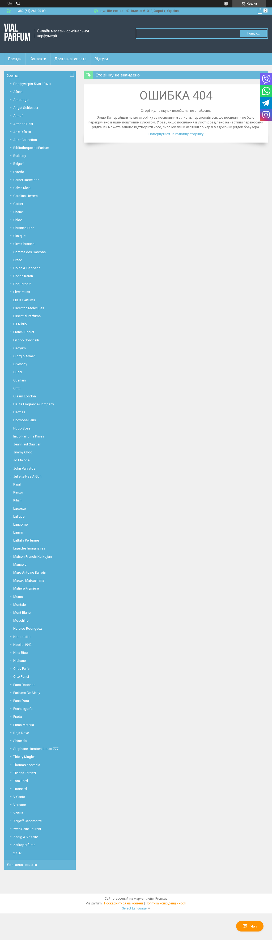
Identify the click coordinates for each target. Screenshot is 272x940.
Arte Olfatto (22, 132)
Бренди (15, 59)
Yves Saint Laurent (27, 829)
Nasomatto (22, 637)
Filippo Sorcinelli (26, 340)
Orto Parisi (21, 677)
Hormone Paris (24, 420)
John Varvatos (24, 468)
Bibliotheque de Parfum (31, 148)
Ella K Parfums (24, 300)
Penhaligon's (22, 709)
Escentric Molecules (28, 308)
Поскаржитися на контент (123, 903)
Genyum (19, 348)
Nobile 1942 (22, 645)
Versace (19, 805)
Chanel (18, 212)
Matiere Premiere (26, 588)
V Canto (19, 797)
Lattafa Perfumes (26, 540)
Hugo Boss (22, 428)
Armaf (18, 116)
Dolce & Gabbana (26, 268)
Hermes (19, 412)
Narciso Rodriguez (27, 628)
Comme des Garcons (29, 252)
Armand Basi (23, 124)
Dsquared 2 (22, 284)
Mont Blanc (22, 613)
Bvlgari (18, 164)
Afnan (18, 92)
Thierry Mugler (24, 757)
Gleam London (24, 396)
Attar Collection (25, 140)
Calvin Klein (22, 188)
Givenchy (20, 364)
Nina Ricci (20, 653)
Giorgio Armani (24, 356)
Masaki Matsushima (28, 580)
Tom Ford (20, 781)
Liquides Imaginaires (29, 548)
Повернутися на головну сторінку (175, 134)
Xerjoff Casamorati (27, 821)
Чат (253, 926)
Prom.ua (161, 898)
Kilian (17, 500)
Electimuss (21, 292)
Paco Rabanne (24, 685)
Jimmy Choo (22, 452)
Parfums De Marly (26, 693)
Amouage (20, 100)
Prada (17, 717)
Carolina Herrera (25, 196)
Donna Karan (23, 276)
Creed (17, 260)
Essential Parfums (27, 316)
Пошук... (253, 33)
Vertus (18, 813)
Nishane (19, 661)
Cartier (18, 204)
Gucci (17, 372)
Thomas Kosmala (26, 765)
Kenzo (18, 492)
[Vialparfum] (17, 34)
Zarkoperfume (24, 845)
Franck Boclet (23, 332)
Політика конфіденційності (166, 903)
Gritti (16, 388)
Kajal (17, 484)
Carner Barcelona (26, 180)
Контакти (38, 59)
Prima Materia (23, 725)
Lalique (18, 516)
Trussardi (20, 789)
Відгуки (101, 59)
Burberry (19, 156)
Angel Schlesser (25, 108)
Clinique (19, 236)
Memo (18, 597)
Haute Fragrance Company (33, 404)
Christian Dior (23, 228)
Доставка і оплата (70, 59)
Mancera (20, 564)
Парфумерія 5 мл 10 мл (32, 84)
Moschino (21, 621)
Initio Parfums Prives (28, 436)
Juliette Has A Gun (27, 476)
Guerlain (19, 380)
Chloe (17, 220)
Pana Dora (21, 701)
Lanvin (18, 532)
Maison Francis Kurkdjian (32, 557)
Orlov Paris (21, 669)
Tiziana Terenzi (24, 773)
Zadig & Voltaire (25, 837)
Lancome (20, 524)
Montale (19, 605)
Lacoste (19, 508)
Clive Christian (24, 244)
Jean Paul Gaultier (26, 444)
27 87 (17, 853)
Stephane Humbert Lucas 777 (35, 749)
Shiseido (20, 741)
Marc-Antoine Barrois (29, 572)
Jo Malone (21, 460)
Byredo (18, 172)
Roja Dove (21, 733)
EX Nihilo (20, 324)
